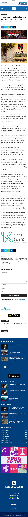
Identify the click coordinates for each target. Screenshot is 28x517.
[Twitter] (5, 27)
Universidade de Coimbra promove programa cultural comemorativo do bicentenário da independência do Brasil (7, 261)
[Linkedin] (11, 27)
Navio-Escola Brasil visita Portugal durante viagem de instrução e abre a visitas (21, 260)
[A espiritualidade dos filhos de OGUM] (4, 386)
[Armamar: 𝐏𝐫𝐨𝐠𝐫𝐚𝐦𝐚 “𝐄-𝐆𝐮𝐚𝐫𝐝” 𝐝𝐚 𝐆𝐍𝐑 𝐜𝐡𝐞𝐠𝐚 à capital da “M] (4, 352)
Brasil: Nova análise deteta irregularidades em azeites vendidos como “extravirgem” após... (17, 358)
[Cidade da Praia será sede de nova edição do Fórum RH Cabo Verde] (4, 398)
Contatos (17, 513)
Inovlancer (23, 515)
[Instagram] (15, 508)
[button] (2, 8)
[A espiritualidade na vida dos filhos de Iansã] (4, 392)
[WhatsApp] (8, 27)
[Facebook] (2, 27)
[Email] (14, 27)
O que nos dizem (4, 14)
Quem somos (5, 513)
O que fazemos (11, 513)
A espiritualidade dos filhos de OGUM (17, 384)
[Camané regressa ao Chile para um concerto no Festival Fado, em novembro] (4, 346)
